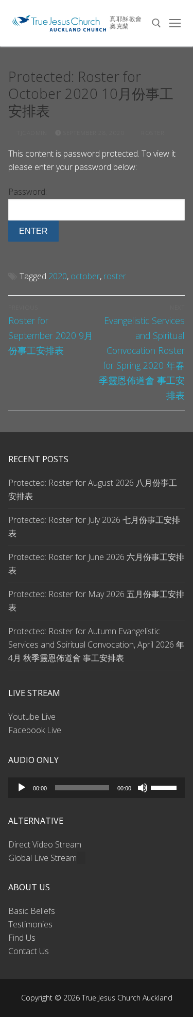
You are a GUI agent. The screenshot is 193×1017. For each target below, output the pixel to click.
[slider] (165, 786)
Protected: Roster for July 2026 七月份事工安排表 (94, 526)
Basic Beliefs (31, 911)
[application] (96, 787)
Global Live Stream (42, 857)
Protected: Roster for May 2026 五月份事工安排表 (96, 600)
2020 (57, 276)
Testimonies (30, 924)
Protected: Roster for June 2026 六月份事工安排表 (96, 563)
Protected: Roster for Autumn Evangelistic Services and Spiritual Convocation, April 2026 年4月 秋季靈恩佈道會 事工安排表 (96, 644)
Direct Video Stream (44, 844)
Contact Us (28, 951)
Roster (151, 133)
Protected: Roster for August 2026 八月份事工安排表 (92, 489)
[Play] (21, 788)
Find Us (22, 937)
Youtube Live (32, 716)
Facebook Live (34, 730)
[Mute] (142, 788)
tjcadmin (31, 133)
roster (114, 276)
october (85, 276)
